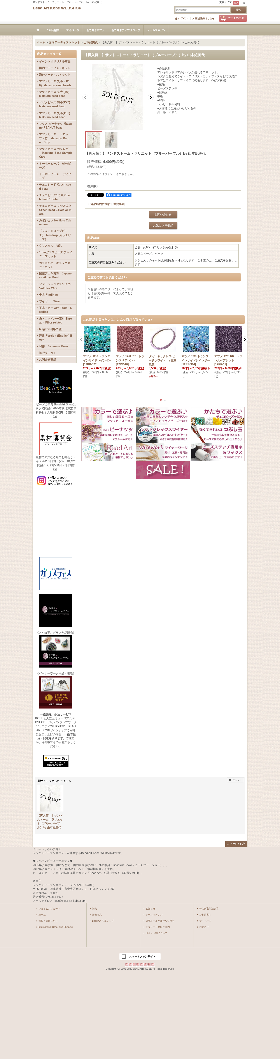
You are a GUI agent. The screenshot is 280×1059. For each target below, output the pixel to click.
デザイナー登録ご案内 (158, 927)
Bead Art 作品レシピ (103, 920)
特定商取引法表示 (209, 908)
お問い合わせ (163, 214)
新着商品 (97, 914)
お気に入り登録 (163, 225)
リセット (237, 780)
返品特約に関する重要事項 (108, 204)
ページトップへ (238, 843)
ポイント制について (156, 933)
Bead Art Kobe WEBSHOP (57, 8)
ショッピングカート (49, 908)
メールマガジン (154, 914)
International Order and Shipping (55, 927)
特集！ (95, 908)
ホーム (42, 914)
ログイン (183, 18)
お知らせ (150, 908)
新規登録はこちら (204, 18)
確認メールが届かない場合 (160, 920)
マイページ (205, 920)
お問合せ (204, 927)
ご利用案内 (205, 914)
